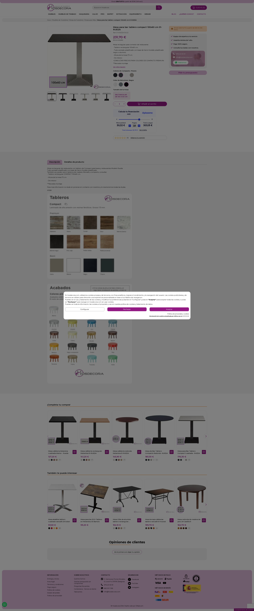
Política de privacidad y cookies (178, 314)
